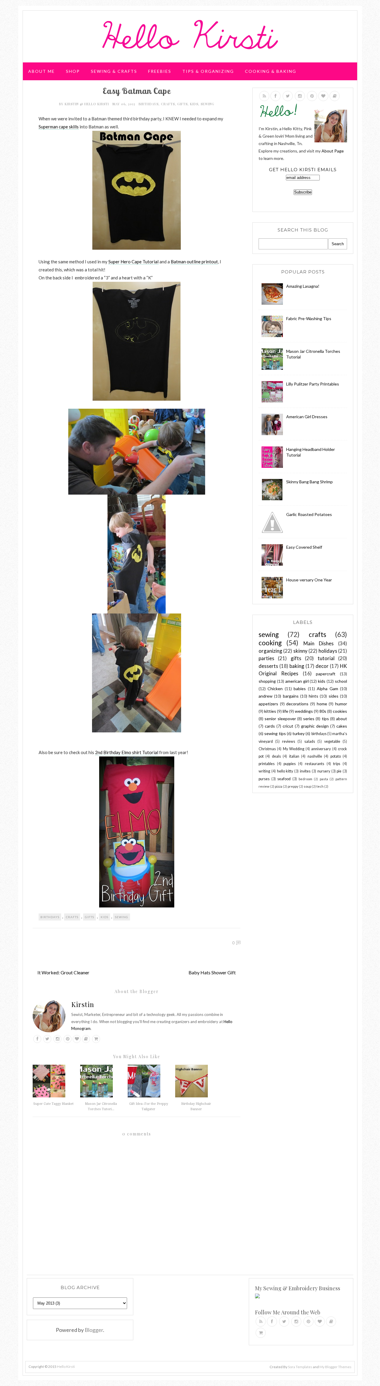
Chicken (275, 688)
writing (264, 771)
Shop (73, 71)
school (341, 681)
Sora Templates (300, 1367)
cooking (270, 643)
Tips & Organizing (208, 71)
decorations (297, 703)
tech (320, 786)
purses (264, 779)
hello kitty (285, 771)
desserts (268, 666)
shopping (267, 681)
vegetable (332, 741)
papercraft (325, 673)
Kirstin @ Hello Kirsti (87, 104)
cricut (288, 726)
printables (267, 764)
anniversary (321, 749)
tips (325, 718)
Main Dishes (318, 643)
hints (313, 695)
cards (270, 726)
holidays (328, 651)
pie (339, 771)
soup (307, 786)
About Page (333, 150)
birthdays (149, 104)
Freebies (159, 71)
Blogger (94, 1330)
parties (266, 658)
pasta (324, 779)
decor (322, 666)
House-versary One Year (309, 579)
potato (335, 756)
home (322, 703)
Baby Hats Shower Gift (212, 972)
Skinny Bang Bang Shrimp (309, 481)
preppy (293, 786)
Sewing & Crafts (114, 71)
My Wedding (293, 749)
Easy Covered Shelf (304, 547)
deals (276, 756)
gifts (182, 104)
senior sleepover (280, 718)
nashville (315, 756)
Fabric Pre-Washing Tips (308, 318)
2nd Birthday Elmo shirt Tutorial (126, 752)
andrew (266, 695)
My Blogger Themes (335, 1367)
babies (300, 688)
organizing (270, 651)
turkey (298, 733)
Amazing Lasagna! (302, 286)
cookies (340, 711)
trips (336, 764)
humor (341, 703)
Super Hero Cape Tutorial (133, 261)
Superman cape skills (59, 126)
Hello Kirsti (66, 1366)
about (341, 718)
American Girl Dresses (306, 416)
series (308, 718)
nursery (323, 771)
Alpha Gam (327, 688)
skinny (300, 651)
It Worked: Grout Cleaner (63, 972)
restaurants (314, 764)
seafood (284, 779)
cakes (341, 726)
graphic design (315, 726)
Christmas (267, 749)
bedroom (305, 779)
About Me (41, 71)
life (285, 711)
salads (309, 741)
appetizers (268, 703)
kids (194, 104)
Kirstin (82, 1004)
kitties (270, 711)
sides (333, 695)
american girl (297, 681)
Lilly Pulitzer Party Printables (312, 383)
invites (305, 771)
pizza (278, 786)
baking (296, 666)
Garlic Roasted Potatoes (309, 514)
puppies (290, 764)
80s (322, 711)
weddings (304, 711)
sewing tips (275, 733)
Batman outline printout (194, 261)
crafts (168, 104)
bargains (291, 695)
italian (294, 756)
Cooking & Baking (270, 71)
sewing (207, 104)
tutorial (326, 658)
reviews (288, 741)
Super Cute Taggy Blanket (53, 1104)
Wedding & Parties (54, 93)
